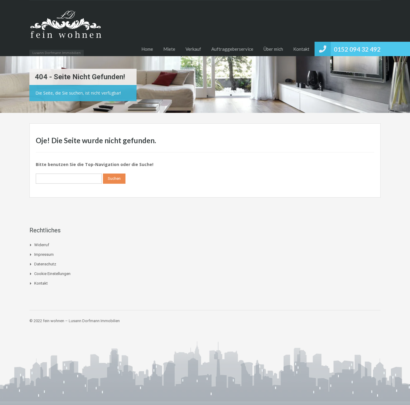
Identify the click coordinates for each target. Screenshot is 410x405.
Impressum (44, 254)
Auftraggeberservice (232, 49)
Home (147, 49)
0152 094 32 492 (357, 49)
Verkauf (193, 49)
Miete (169, 49)
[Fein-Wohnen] (65, 31)
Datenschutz (45, 264)
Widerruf (41, 245)
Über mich (273, 49)
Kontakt (301, 49)
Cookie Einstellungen (52, 273)
